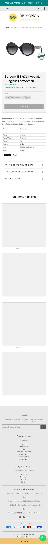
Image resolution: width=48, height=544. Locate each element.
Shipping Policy (24, 454)
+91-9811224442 (19, 513)
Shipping (17, 87)
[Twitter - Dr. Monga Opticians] (20, 517)
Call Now (24, 541)
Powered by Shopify (24, 537)
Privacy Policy (24, 457)
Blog (24, 449)
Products (23, 477)
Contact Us (24, 447)
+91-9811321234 (20, 501)
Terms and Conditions (24, 452)
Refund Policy (24, 459)
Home (7, 27)
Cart (41, 8)
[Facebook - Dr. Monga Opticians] (24, 517)
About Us (24, 444)
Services (23, 479)
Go (43, 427)
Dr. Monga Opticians (27, 534)
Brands (23, 482)
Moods (23, 474)
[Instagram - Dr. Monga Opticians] (28, 517)
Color (6, 94)
